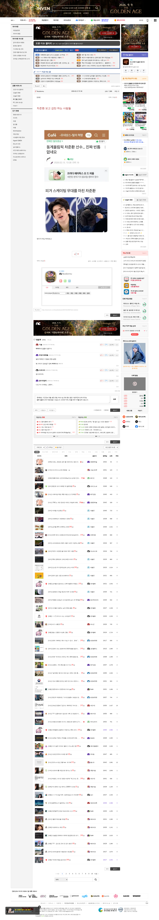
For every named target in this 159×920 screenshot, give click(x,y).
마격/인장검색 (48, 293)
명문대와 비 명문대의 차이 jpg (59, 689)
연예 (55, 452)
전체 (36, 452)
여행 (14, 127)
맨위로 (106, 410)
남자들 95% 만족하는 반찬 (58, 527)
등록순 (44, 340)
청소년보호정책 (81, 903)
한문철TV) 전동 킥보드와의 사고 (60, 811)
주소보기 (37, 86)
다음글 (42, 410)
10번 (76, 293)
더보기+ (74, 417)
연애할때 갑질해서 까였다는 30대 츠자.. (62, 730)
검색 (88, 293)
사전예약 (86, 13)
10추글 (50, 447)
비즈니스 (50, 903)
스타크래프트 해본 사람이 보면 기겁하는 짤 (64, 543)
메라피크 (93, 819)
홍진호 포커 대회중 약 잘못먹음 (60, 486)
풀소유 (92, 762)
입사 (91, 795)
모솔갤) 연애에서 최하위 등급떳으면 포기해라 (64, 835)
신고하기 (100, 261)
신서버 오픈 (67, 13)
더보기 (69, 281)
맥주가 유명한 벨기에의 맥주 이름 (61, 551)
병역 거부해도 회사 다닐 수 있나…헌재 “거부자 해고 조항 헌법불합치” (72, 640)
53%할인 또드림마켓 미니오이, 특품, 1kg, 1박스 (134, 264)
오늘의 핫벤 (16, 92)
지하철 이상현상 (55, 510)
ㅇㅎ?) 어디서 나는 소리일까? (59, 616)
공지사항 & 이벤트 (18, 42)
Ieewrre (92, 738)
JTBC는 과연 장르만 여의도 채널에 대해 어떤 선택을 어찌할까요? (71, 502)
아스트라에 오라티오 (19, 157)
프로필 (57, 287)
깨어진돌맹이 (94, 746)
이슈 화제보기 (113, 50)
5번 (72, 293)
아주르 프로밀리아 (18, 153)
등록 (114, 399)
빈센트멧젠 (93, 640)
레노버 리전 (16, 144)
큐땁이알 (93, 770)
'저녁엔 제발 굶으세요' (57, 860)
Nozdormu (40, 91)
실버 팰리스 (16, 147)
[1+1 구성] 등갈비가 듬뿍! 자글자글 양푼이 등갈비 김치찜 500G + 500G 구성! (134, 268)
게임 (83, 452)
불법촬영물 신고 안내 (94, 903)
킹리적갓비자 (94, 600)
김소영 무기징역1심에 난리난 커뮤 (61, 567)
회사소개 (43, 903)
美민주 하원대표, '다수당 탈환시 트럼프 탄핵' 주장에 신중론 (69, 697)
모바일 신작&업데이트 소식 (21, 58)
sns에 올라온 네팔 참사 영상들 (60, 852)
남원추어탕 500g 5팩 (129, 257)
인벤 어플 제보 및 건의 (20, 52)
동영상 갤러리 (17, 45)
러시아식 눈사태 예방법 (57, 470)
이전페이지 (97, 410)
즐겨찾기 (59, 447)
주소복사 (37, 310)
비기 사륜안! (54, 624)
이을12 (92, 510)
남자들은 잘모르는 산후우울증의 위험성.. (63, 584)
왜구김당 (93, 494)
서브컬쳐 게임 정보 (19, 137)
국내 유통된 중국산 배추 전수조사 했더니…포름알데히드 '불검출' (70, 681)
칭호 (77, 287)
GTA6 (14, 160)
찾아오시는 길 (106, 903)
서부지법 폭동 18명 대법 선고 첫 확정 (62, 494)
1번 (68, 293)
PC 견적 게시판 (17, 102)
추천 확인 (114, 261)
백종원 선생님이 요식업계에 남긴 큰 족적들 (64, 600)
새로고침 (117, 340)
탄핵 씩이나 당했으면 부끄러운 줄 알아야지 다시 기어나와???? (70, 535)
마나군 (92, 624)
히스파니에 (93, 551)
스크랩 (94, 261)
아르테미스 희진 (55, 827)
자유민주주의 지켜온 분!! (58, 754)
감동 (109, 452)
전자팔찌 (93, 584)
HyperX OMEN (17, 140)
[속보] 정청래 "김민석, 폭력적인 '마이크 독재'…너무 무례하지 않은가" (72, 705)
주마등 (92, 754)
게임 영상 (16, 134)
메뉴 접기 (104, 287)
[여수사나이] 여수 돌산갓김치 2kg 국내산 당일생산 (134, 271)
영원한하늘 (93, 462)
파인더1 (92, 705)
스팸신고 (106, 261)
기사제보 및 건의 (18, 49)
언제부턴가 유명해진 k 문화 (59, 519)
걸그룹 (15, 124)
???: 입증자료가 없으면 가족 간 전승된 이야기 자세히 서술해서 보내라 (72, 713)
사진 (96, 452)
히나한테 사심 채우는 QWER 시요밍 (61, 787)
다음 (95, 874)
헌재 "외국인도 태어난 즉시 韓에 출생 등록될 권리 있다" (68, 657)
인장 (47, 287)
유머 (63, 452)
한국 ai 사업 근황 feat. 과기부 (59, 762)
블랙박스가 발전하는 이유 (58, 803)
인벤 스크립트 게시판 (19, 55)
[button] (54, 436)
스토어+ (144, 78)
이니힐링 (65, 281)
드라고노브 (93, 486)
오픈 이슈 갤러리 (18, 89)
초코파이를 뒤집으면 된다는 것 (60, 770)
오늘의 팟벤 (16, 96)
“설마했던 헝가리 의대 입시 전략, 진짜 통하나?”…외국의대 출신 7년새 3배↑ (74, 673)
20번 (80, 293)
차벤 (14, 121)
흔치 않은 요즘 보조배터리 (58, 575)
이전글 (51, 410)
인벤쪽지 (60, 281)
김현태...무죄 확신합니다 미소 (59, 665)
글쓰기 (115, 442)
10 (92, 874)
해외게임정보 (17, 131)
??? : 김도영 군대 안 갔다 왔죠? (60, 843)
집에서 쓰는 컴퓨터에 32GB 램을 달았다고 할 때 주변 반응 (68, 649)
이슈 (45, 452)
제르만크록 (93, 803)
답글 (117, 350)
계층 (102, 452)
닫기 (39, 907)
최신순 (49, 340)
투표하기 (134, 334)
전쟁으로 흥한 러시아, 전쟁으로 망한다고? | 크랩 (65, 722)
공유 (89, 261)
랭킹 (67, 287)
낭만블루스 (93, 649)
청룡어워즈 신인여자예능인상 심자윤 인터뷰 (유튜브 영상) (68, 478)
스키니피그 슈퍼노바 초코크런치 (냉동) (134, 261)
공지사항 (115, 903)
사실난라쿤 (93, 470)
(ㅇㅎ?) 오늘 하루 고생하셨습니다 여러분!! (63, 795)
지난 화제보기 (102, 50)
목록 (109, 97)
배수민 (92, 478)
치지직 (15, 118)
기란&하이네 (77, 13)
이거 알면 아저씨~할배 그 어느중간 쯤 (62, 746)
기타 (116, 452)
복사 (44, 86)
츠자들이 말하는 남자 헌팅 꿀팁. (60, 608)
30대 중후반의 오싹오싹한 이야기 (60, 559)
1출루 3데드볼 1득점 (56, 819)
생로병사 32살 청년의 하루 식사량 (61, 592)
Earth (91, 689)
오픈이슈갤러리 (115, 86)
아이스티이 (93, 722)
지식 (89, 452)
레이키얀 (93, 713)
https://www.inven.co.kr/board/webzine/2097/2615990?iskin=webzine (60, 310)
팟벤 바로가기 (17, 114)
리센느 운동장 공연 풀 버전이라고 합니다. (63, 462)
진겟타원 (93, 535)
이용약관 (58, 903)
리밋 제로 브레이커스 (19, 150)
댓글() (114, 97)
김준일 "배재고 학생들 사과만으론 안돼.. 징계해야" (66, 738)
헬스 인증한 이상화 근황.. (58, 632)
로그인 (141, 20)
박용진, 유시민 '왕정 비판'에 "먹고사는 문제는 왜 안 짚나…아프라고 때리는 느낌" (76, 778)
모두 (84, 293)
